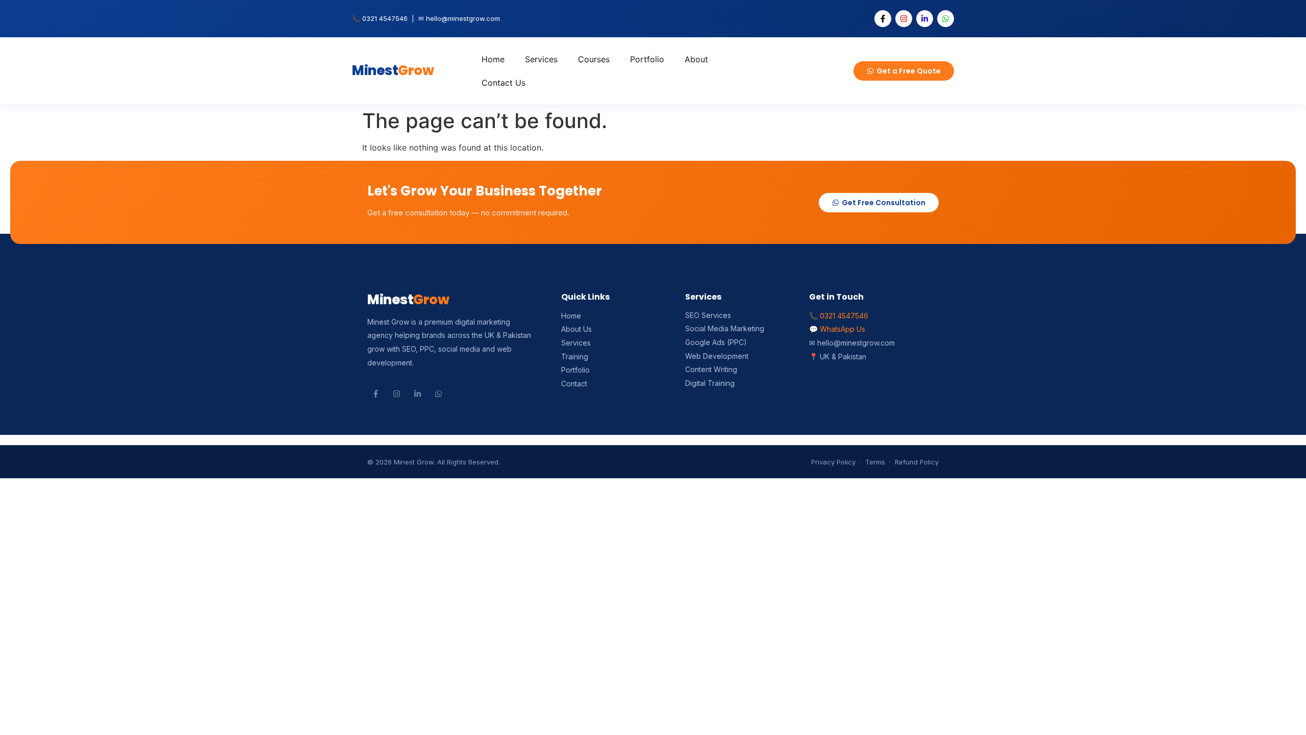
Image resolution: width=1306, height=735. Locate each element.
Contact (574, 383)
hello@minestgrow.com (463, 18)
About (696, 59)
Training (574, 356)
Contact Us (503, 83)
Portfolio (647, 59)
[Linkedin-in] (924, 18)
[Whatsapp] (945, 18)
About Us (576, 329)
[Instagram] (903, 18)
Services (541, 59)
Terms (875, 462)
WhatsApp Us (842, 329)
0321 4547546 (385, 18)
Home (493, 59)
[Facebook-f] (882, 18)
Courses (594, 59)
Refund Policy (917, 462)
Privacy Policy (833, 462)
